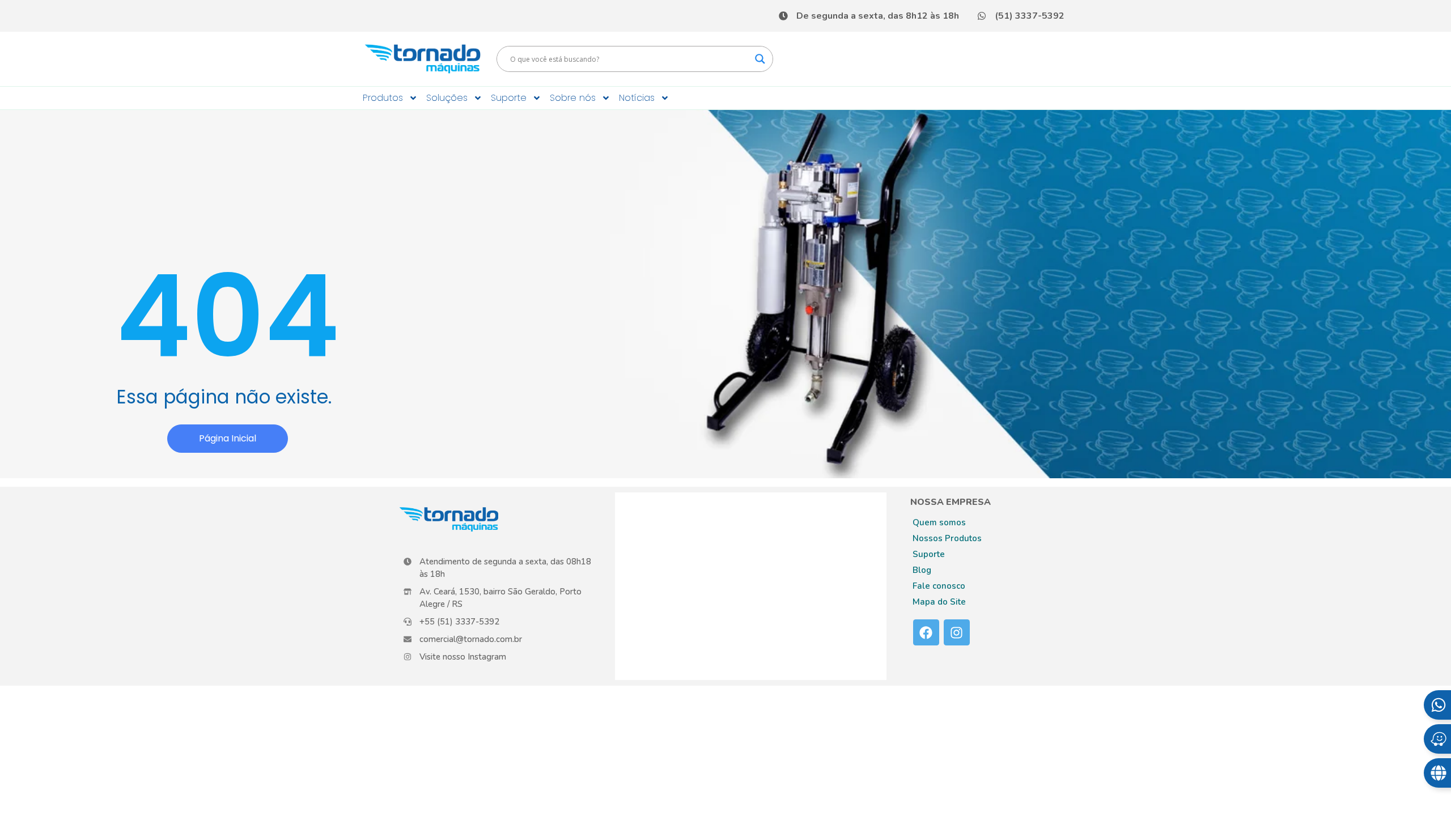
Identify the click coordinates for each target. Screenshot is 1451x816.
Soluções (447, 97)
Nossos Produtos (947, 538)
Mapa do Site (939, 601)
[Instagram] (957, 632)
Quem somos (939, 522)
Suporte (509, 97)
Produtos (383, 97)
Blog (922, 570)
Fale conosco (939, 586)
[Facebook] (926, 632)
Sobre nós (573, 97)
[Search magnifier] (760, 59)
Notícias (637, 97)
